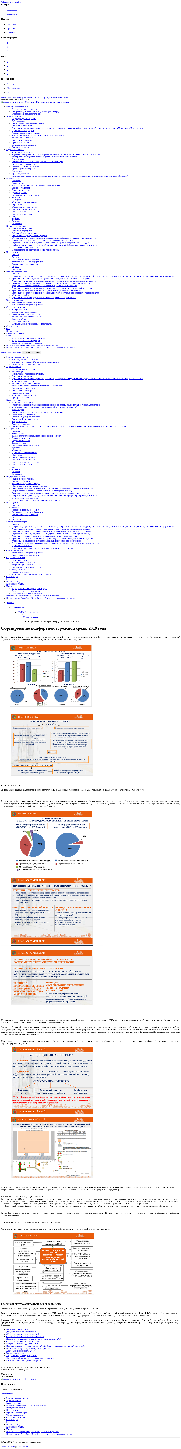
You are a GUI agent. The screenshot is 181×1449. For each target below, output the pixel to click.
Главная (10, 602)
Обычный (11, 24)
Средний (11, 28)
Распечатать (8, 1376)
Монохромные (13, 88)
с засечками (12, 14)
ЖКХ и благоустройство (29, 612)
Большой (11, 32)
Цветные (11, 84)
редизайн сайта (14, 1447)
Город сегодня (18, 607)
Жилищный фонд (31, 617)
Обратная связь (8, 1394)
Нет (8, 92)
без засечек (12, 10)
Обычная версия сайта (11, 2)
